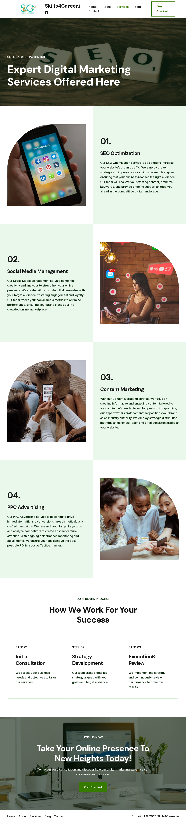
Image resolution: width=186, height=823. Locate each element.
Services (123, 7)
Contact (93, 11)
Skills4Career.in (62, 9)
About (106, 7)
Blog (137, 7)
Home (92, 7)
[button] (163, 9)
